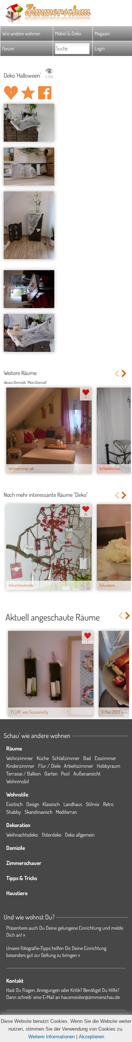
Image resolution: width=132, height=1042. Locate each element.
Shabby (13, 812)
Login (100, 48)
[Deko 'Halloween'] (29, 123)
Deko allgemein (80, 834)
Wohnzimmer (19, 758)
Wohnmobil (17, 781)
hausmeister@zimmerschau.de (90, 997)
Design (32, 804)
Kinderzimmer (20, 766)
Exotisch (14, 804)
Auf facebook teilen (44, 92)
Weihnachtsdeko (22, 834)
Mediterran (66, 812)
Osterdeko (52, 834)
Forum (8, 48)
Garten (51, 773)
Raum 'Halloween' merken (28, 92)
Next (124, 373)
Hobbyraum (108, 766)
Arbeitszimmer (78, 766)
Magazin (102, 33)
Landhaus (72, 804)
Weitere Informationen (51, 1036)
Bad (87, 758)
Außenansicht (86, 773)
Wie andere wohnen (21, 33)
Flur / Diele (49, 766)
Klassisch (51, 804)
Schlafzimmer (66, 758)
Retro (108, 804)
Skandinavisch (38, 812)
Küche (43, 758)
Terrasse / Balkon (23, 773)
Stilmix (92, 804)
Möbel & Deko (68, 33)
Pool (65, 773)
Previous (117, 373)
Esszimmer (105, 758)
